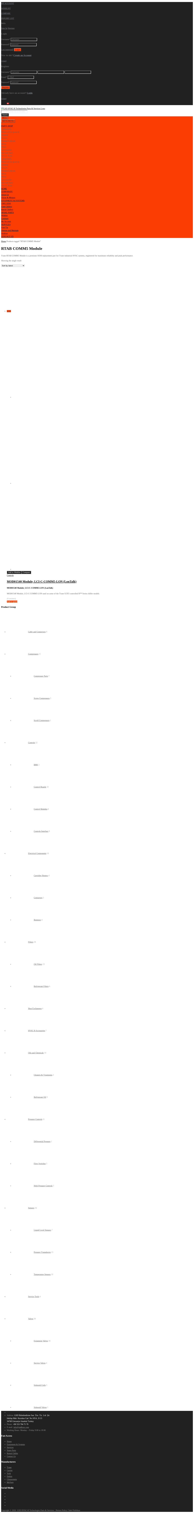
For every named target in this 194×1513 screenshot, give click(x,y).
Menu (4, 118)
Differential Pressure (42, 1141)
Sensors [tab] (4, 138)
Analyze (4, 233)
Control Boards (40, 787)
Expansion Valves (41, 1341)
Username (5, 39)
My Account (6, 221)
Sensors (31, 1208)
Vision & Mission (8, 198)
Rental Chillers (7, 210)
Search (5, 115)
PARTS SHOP (7, 126)
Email (4, 77)
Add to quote (12, 602)
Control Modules (40, 809)
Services (10, 1447)
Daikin (9, 1476)
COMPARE (6, 13)
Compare (4, 218)
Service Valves (39, 1363)
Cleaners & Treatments (43, 1075)
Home (3, 241)
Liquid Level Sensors (42, 1230)
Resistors (37, 920)
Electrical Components (37, 853)
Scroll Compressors (41, 720)
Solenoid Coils (40, 1385)
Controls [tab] (4, 135)
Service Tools (33, 1297)
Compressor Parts (41, 676)
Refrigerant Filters (41, 986)
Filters (30, 942)
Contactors (38, 898)
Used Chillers (6, 207)
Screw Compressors (42, 698)
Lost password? (7, 50)
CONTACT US (7, 236)
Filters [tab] (3, 147)
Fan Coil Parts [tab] (7, 153)
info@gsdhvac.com (21, 1427)
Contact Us (11, 1456)
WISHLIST (6, 8)
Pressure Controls (35, 1119)
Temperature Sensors (42, 1274)
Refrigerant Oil (40, 1097)
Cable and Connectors (37, 632)
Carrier (9, 1470)
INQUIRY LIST (7, 18)
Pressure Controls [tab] (8, 141)
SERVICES (6, 224)
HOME (4, 189)
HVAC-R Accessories (36, 1031)
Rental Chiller (12, 1453)
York (9, 1473)
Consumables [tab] (6, 150)
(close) (4, 61)
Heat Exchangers (35, 1008)
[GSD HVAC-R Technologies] (23, 109)
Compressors (33, 654)
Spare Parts (11, 1450)
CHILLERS (6, 204)
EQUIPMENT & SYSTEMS (13, 201)
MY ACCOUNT (7, 3)
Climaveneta (12, 1479)
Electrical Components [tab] (10, 132)
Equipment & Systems (16, 1444)
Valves (30, 1319)
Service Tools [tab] (6, 156)
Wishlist (4, 215)
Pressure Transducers (42, 1252)
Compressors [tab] (6, 129)
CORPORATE (7, 192)
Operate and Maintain (9, 230)
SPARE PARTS (7, 212)
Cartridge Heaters (41, 876)
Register (11, 28)
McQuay (10, 1482)
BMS (36, 765)
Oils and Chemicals (36, 1053)
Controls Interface (41, 831)
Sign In (4, 28)
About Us (5, 195)
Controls (10, 575)
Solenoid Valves (40, 1407)
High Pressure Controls (43, 1186)
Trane (9, 1467)
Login (30, 93)
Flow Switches (40, 1164)
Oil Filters (38, 964)
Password (5, 44)
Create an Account (22, 55)
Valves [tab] (3, 144)
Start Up (4, 227)
